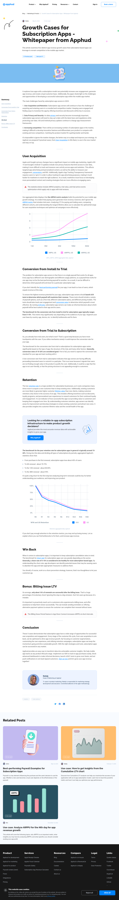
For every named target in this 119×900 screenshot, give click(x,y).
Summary (5, 100)
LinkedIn (109, 878)
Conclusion (4, 127)
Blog (23, 13)
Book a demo (108, 4)
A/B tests (41, 305)
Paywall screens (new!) (10, 870)
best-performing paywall (49, 287)
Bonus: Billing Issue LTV (8, 123)
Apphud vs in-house (77, 857)
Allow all (107, 893)
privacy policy (51, 896)
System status (111, 857)
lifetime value (60, 391)
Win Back (4, 120)
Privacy (93, 861)
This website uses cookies (18, 889)
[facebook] (60, 704)
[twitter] (55, 704)
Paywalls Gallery (29, 866)
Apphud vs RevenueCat (78, 861)
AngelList (110, 874)
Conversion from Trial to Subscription (8, 111)
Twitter (109, 866)
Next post (39, 56)
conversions (37, 172)
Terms (93, 857)
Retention (4, 116)
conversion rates (62, 302)
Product (31, 4)
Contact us (57, 870)
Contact (75, 4)
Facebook (110, 861)
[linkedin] (64, 704)
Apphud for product (9, 866)
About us (57, 874)
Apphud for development (11, 857)
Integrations (7, 878)
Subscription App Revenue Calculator (36, 870)
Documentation (59, 861)
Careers (56, 866)
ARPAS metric (27, 202)
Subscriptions (36, 699)
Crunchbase (110, 870)
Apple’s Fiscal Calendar (32, 861)
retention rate (34, 386)
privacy (53, 115)
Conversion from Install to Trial (10, 107)
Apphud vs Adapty (77, 866)
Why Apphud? (44, 4)
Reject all (89, 893)
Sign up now (63, 659)
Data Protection (96, 866)
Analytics (26, 699)
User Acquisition (6, 103)
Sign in (95, 4)
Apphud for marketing (10, 861)
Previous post (28, 56)
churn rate (40, 558)
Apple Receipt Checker (31, 857)
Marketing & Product (33, 13)
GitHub (109, 882)
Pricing (54, 4)
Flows (5, 874)
